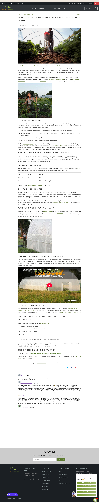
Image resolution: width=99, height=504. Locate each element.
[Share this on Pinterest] (75, 367)
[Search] (96, 8)
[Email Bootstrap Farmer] (2, 3)
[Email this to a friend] (79, 367)
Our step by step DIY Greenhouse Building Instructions (45, 353)
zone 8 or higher (47, 211)
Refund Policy (45, 474)
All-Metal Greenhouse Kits (56, 79)
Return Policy (45, 477)
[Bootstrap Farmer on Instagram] (7, 3)
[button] (35, 8)
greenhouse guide (28, 144)
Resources (43, 81)
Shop (60, 471)
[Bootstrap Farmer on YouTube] (14, 3)
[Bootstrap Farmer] (8, 8)
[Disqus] (49, 391)
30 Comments (35, 25)
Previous (79, 14)
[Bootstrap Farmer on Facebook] (4, 3)
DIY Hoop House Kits (60, 145)
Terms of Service (46, 471)
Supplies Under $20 (64, 483)
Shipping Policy (46, 480)
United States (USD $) (76, 3)
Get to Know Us (63, 477)
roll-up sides (44, 215)
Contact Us (45, 486)
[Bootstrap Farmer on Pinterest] (9, 3)
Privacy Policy (45, 483)
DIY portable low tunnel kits (34, 185)
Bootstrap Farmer (16, 498)
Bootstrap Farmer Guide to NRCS (61, 202)
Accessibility (45, 489)
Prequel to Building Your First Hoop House (69, 312)
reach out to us (41, 363)
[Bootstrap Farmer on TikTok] (12, 3)
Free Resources (63, 474)
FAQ (60, 480)
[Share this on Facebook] (71, 367)
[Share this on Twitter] (67, 367)
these (78, 168)
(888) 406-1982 (20, 3)
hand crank (60, 213)
